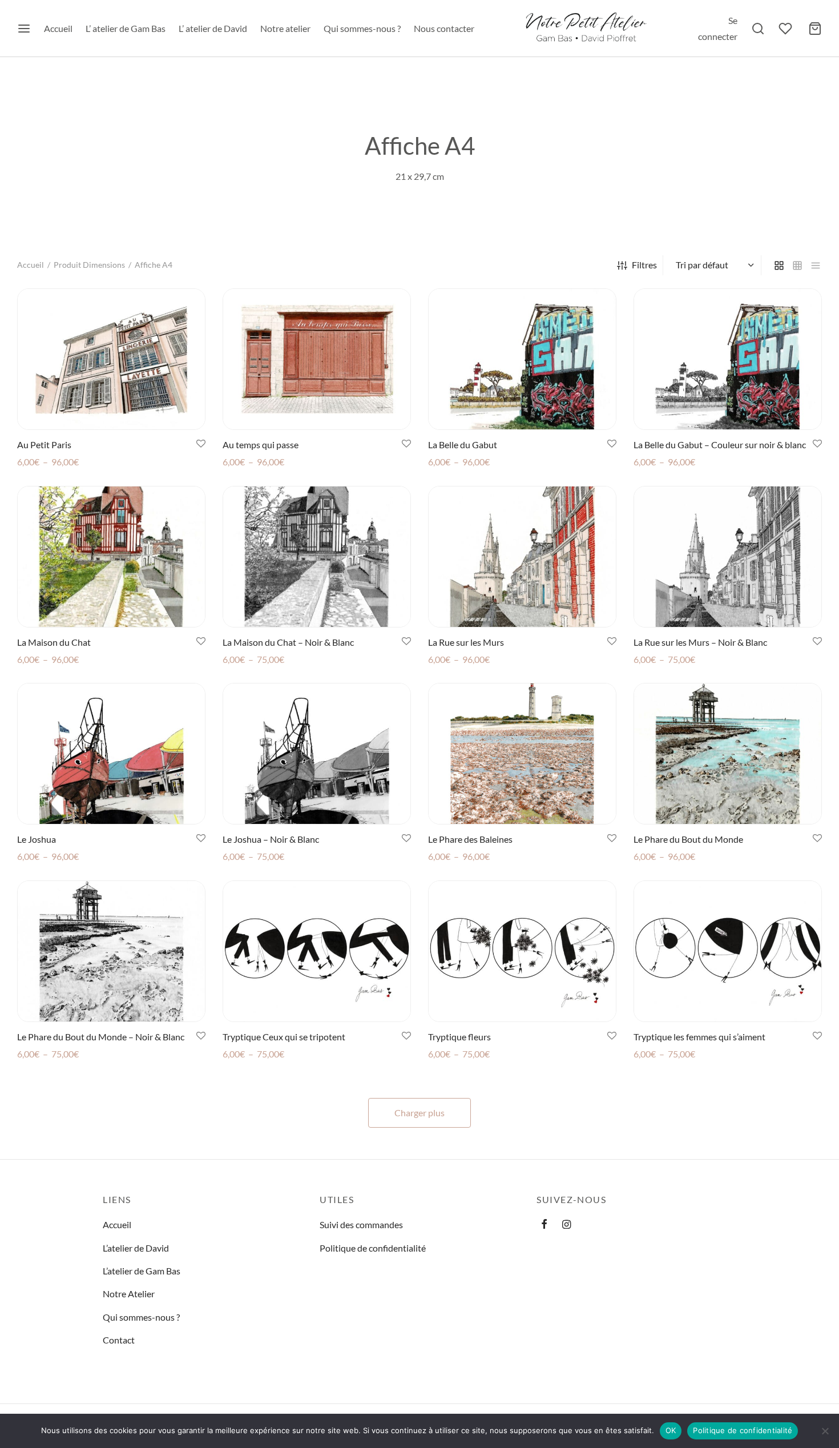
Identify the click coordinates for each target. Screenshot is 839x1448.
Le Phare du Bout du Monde (688, 839)
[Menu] (24, 28)
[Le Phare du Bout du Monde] (728, 753)
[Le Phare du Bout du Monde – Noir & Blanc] (111, 951)
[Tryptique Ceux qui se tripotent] (317, 951)
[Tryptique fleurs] (522, 951)
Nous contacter (444, 28)
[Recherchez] (758, 28)
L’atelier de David (136, 1247)
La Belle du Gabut (462, 444)
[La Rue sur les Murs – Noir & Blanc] (728, 557)
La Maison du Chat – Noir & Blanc (288, 642)
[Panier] (815, 28)
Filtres (644, 264)
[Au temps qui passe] (317, 359)
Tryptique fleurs (459, 1036)
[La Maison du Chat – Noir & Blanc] (317, 557)
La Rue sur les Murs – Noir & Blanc (700, 642)
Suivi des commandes (361, 1224)
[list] (815, 265)
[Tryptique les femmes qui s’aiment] (728, 951)
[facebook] (544, 1225)
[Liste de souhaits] (786, 28)
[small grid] (797, 265)
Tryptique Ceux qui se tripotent (284, 1036)
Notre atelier (285, 28)
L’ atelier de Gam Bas (126, 28)
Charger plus (419, 1112)
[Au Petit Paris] (111, 359)
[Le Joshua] (111, 753)
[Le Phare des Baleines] (522, 753)
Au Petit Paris (44, 444)
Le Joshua (36, 839)
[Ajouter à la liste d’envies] (200, 444)
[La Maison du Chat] (111, 557)
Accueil (58, 28)
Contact (119, 1339)
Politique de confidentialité (373, 1247)
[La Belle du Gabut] (522, 359)
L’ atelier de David (213, 28)
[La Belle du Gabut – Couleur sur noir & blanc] (728, 359)
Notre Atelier (129, 1293)
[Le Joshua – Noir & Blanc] (317, 753)
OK (670, 1430)
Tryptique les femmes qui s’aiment (699, 1036)
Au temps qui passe (261, 444)
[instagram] (566, 1225)
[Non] (824, 1431)
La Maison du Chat (54, 642)
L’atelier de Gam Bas (141, 1270)
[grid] (779, 265)
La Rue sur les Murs (466, 642)
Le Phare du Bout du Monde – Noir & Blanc (100, 1036)
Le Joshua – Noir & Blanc (271, 839)
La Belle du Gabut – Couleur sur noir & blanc (720, 444)
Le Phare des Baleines (470, 839)
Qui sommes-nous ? (362, 28)
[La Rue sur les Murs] (522, 557)
